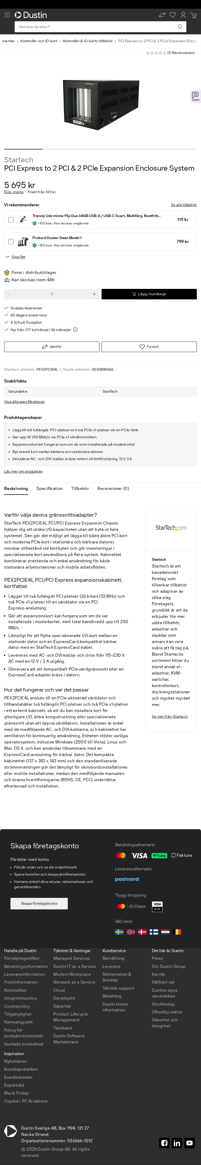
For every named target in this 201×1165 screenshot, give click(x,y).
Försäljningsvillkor (22, 958)
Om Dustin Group (169, 966)
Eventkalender (18, 1077)
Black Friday (16, 1093)
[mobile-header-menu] (7, 15)
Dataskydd (64, 998)
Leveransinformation (24, 974)
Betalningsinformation (26, 966)
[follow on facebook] (164, 1143)
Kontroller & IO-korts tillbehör (88, 41)
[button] (162, 15)
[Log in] (183, 15)
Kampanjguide (18, 1022)
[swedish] (119, 933)
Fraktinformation (20, 982)
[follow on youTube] (189, 1143)
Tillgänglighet (18, 1014)
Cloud (59, 990)
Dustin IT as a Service (74, 966)
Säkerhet (62, 1006)
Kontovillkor (15, 990)
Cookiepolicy (17, 1006)
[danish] (142, 933)
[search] (179, 26)
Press (157, 958)
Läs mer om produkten (23, 471)
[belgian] (177, 933)
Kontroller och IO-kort (38, 41)
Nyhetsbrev (15, 1061)
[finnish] (154, 933)
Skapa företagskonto (39, 903)
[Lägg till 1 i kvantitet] (94, 294)
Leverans (112, 966)
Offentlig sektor (167, 1012)
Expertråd (14, 1085)
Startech (18, 160)
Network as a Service (74, 982)
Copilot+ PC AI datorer (26, 1101)
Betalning (112, 996)
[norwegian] (131, 933)
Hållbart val (163, 982)
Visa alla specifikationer (24, 402)
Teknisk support (118, 988)
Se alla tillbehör (184, 205)
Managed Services (71, 958)
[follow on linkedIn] (177, 1143)
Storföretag (163, 1004)
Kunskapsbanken (21, 1069)
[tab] (18, 489)
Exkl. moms (14, 192)
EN (15, 925)
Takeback (62, 1028)
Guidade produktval (23, 1044)
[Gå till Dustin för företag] (32, 15)
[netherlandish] (165, 933)
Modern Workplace (72, 974)
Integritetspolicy (20, 998)
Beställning (114, 958)
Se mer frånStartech (170, 716)
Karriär (158, 974)
